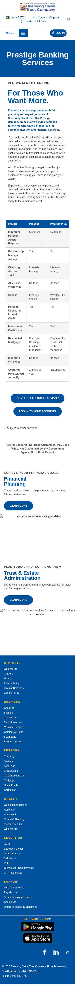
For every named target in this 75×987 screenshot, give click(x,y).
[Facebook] (44, 953)
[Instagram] (68, 953)
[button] (69, 20)
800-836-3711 (19, 975)
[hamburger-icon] (23, 33)
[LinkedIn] (56, 953)
